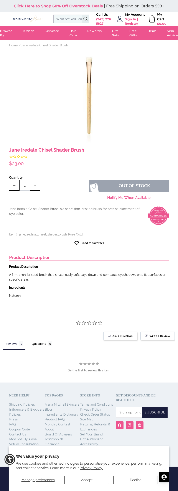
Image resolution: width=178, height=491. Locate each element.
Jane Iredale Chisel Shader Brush (44, 45)
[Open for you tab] (164, 477)
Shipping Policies (22, 404)
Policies (15, 415)
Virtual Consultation (24, 444)
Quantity (16, 177)
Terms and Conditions (96, 404)
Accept (86, 480)
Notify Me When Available (129, 198)
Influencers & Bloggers (26, 409)
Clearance (52, 444)
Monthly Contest (57, 424)
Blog (48, 409)
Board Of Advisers (58, 434)
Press (13, 419)
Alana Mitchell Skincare (62, 404)
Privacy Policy (90, 409)
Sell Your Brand (91, 434)
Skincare (52, 31)
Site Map (87, 419)
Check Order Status (95, 415)
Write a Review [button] (160, 336)
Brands (28, 31)
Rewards (94, 31)
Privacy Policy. (91, 468)
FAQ (12, 424)
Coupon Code (19, 429)
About (49, 429)
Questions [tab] (39, 344)
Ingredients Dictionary (62, 415)
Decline (136, 480)
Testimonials (54, 439)
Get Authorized (91, 439)
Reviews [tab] (11, 344)
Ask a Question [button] (122, 336)
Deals (152, 31)
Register (131, 23)
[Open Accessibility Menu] (9, 459)
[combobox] (71, 19)
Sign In (130, 19)
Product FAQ (55, 419)
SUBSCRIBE (155, 412)
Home (13, 45)
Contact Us (17, 434)
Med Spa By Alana (23, 439)
